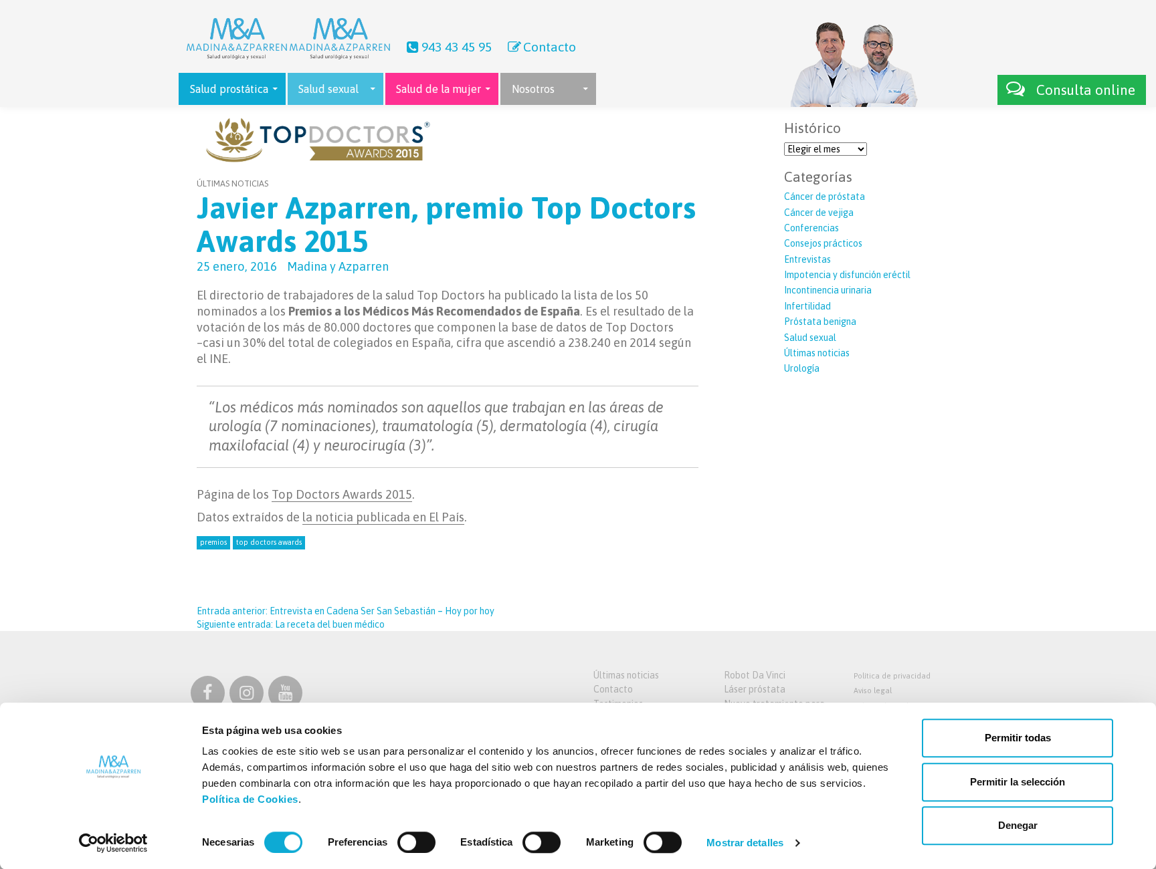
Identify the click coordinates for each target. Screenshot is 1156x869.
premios (213, 542)
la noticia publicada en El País (383, 517)
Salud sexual (810, 337)
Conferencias (811, 228)
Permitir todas (1018, 737)
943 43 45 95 (456, 46)
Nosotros (533, 89)
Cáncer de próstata (824, 196)
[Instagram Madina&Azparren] (246, 695)
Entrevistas (807, 259)
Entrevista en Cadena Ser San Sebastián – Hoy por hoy (345, 611)
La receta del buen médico (291, 624)
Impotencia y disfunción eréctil (847, 274)
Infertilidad (807, 306)
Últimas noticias (232, 183)
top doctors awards (269, 542)
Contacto (549, 46)
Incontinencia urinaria (828, 290)
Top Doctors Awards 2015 (342, 494)
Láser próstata (754, 689)
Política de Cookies (250, 799)
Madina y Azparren (338, 266)
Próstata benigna (820, 321)
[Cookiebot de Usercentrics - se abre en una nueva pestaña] (113, 843)
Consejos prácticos (823, 243)
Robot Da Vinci (754, 675)
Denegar (1018, 825)
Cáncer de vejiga (819, 212)
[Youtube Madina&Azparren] (285, 695)
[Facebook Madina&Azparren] (208, 695)
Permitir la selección (1017, 781)
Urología (802, 368)
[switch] (416, 842)
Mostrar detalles (744, 842)
